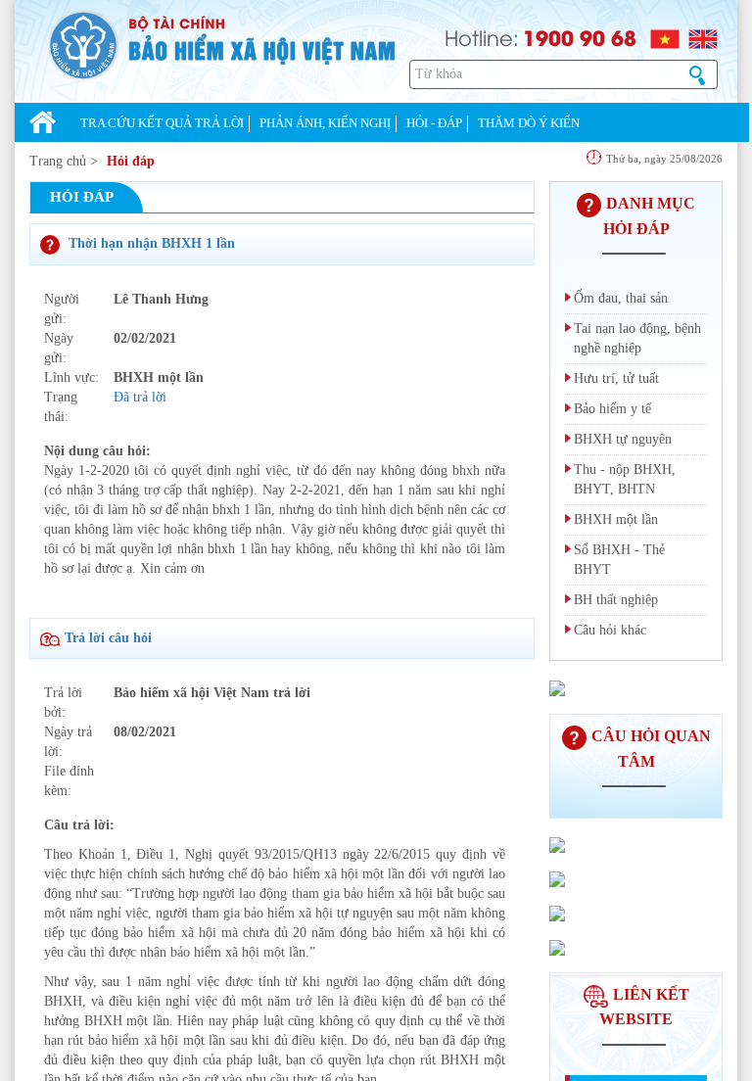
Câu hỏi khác (610, 630)
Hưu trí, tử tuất (616, 378)
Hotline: (482, 37)
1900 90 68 (579, 37)
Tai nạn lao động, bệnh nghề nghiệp (637, 338)
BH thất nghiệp (616, 599)
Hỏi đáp (131, 161)
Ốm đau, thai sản (621, 298)
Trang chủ (57, 161)
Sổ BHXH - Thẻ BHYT (619, 559)
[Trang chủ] (42, 124)
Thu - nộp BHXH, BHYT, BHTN (625, 479)
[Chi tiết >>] (557, 686)
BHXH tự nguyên (623, 439)
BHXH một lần (616, 519)
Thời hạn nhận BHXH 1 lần (150, 243)
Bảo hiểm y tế (612, 408)
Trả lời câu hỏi (108, 638)
